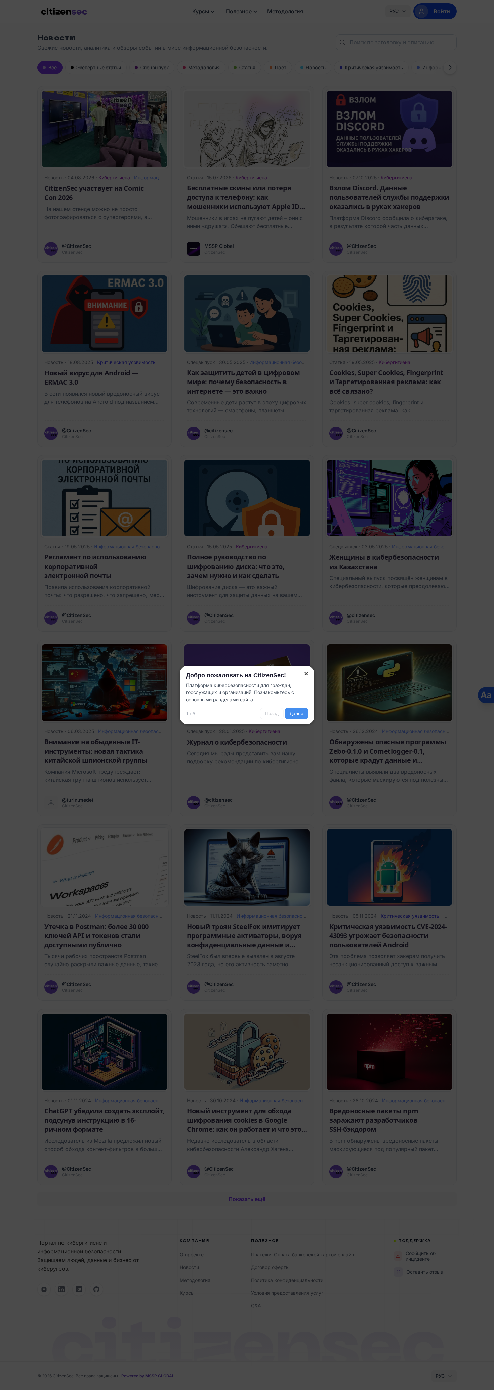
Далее (296, 713)
